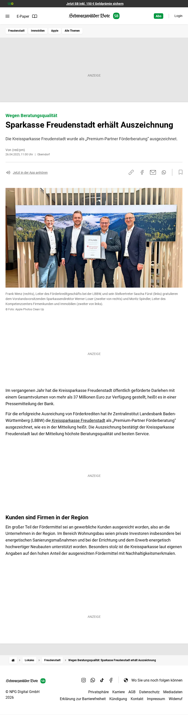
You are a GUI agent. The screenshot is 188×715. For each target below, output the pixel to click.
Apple (54, 30)
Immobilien (38, 30)
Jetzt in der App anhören (30, 172)
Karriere (118, 692)
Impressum (156, 699)
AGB (131, 692)
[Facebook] (111, 680)
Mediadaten (172, 692)
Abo (158, 16)
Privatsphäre (98, 692)
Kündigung (118, 699)
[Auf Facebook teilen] (142, 172)
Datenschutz (149, 692)
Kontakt (137, 699)
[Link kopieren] (131, 172)
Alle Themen (72, 30)
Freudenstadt (16, 30)
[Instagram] (83, 680)
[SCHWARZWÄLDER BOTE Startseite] (94, 16)
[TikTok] (102, 680)
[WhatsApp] (93, 680)
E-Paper (23, 16)
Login (178, 16)
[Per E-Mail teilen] (153, 172)
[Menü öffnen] (7, 16)
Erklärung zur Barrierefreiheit (83, 699)
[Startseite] (13, 660)
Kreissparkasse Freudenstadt (78, 420)
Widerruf (175, 699)
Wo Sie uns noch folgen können (156, 680)
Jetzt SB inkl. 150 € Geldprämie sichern (95, 4)
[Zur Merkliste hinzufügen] (179, 172)
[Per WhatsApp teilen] (163, 172)
